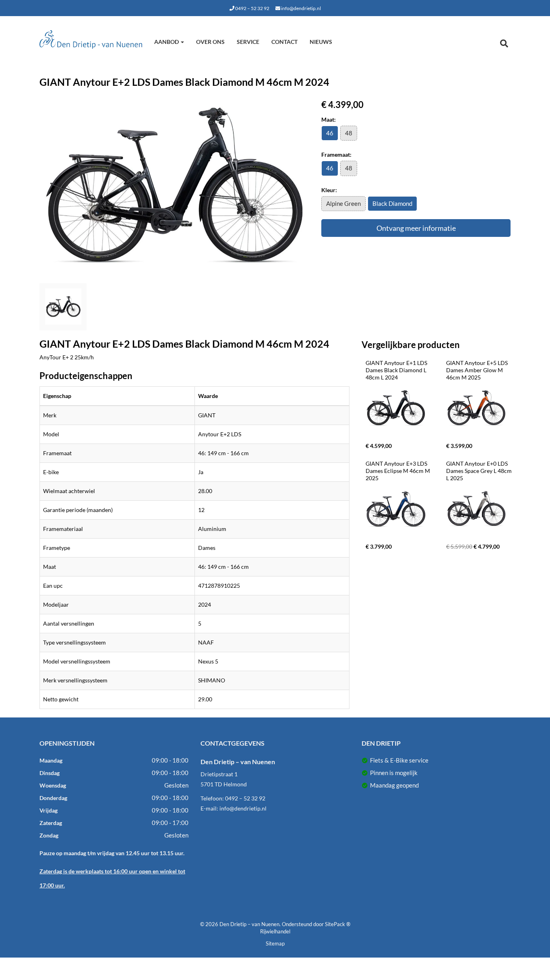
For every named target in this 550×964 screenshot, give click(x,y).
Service (248, 41)
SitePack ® (337, 924)
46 (329, 133)
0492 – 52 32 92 (251, 8)
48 (348, 133)
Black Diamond (392, 203)
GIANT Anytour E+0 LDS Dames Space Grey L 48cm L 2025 (479, 470)
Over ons (210, 41)
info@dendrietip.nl (300, 8)
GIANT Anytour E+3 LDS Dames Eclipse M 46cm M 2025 (398, 470)
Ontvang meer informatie (416, 228)
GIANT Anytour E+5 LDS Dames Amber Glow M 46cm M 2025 (477, 370)
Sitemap (275, 943)
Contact (284, 41)
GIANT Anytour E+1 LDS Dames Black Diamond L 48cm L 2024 (397, 370)
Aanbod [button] (167, 41)
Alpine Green (343, 203)
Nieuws (321, 41)
